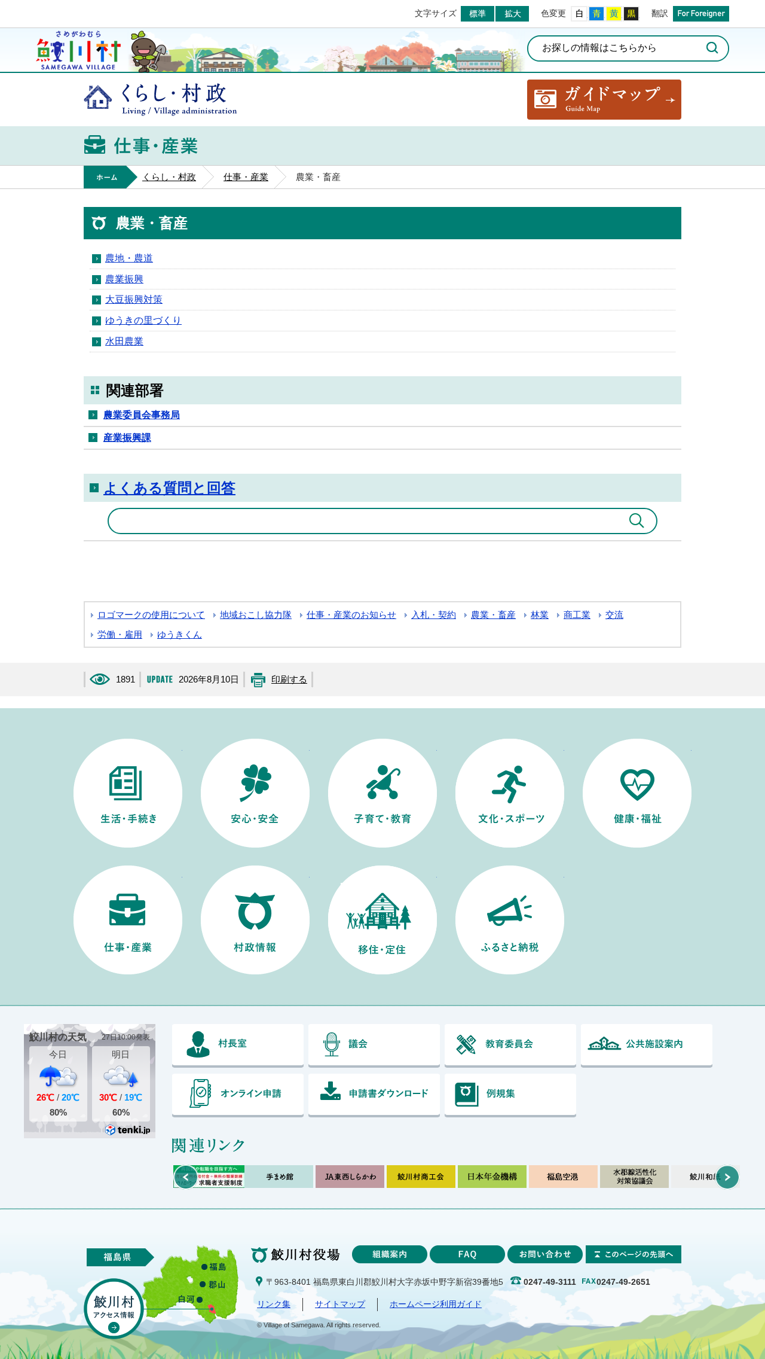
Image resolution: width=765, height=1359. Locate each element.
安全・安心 (255, 793)
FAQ (467, 1254)
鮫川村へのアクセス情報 (114, 1308)
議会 (374, 1046)
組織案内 (389, 1254)
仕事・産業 (246, 177)
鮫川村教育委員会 (510, 1046)
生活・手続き (128, 793)
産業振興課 (127, 437)
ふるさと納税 (509, 920)
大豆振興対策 (134, 299)
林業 (540, 615)
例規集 (510, 1095)
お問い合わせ (545, 1254)
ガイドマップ (604, 100)
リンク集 (273, 1304)
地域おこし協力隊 (256, 615)
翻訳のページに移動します (701, 14)
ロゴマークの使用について (151, 615)
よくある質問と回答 (169, 488)
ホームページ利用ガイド (436, 1304)
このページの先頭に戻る (633, 1254)
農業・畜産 (493, 615)
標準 (477, 14)
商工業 (577, 615)
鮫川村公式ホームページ (78, 48)
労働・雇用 (119, 634)
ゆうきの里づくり (143, 320)
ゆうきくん (179, 634)
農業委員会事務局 (141, 415)
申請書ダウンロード (374, 1095)
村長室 (238, 1046)
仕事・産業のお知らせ (351, 615)
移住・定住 (382, 920)
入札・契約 (433, 615)
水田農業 (124, 341)
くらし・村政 (160, 100)
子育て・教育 (382, 793)
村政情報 (255, 920)
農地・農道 (129, 258)
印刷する (289, 679)
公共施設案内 (646, 1046)
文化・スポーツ (509, 793)
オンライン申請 (238, 1095)
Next (727, 1177)
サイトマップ (340, 1304)
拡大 (512, 14)
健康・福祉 (637, 793)
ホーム (110, 177)
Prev (185, 1177)
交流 (614, 615)
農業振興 (124, 279)
